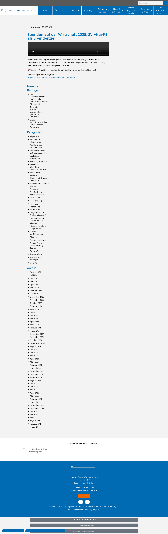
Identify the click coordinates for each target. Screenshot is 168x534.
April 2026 (34, 284)
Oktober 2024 (36, 340)
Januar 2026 (35, 293)
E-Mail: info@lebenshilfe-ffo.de (84, 490)
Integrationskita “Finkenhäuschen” (38, 213)
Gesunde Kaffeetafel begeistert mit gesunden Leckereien (36, 112)
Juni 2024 (34, 352)
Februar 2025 (36, 327)
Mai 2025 (34, 318)
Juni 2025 (34, 315)
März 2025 (34, 324)
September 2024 (37, 343)
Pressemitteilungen (38, 240)
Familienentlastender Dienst (39, 184)
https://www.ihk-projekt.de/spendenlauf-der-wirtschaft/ (52, 77)
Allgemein (34, 136)
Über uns (59, 10)
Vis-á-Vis (33, 262)
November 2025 (37, 300)
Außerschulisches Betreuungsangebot (38, 151)
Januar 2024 (35, 368)
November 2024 (37, 337)
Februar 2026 (36, 290)
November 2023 (37, 374)
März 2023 (34, 396)
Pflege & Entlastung (116, 10)
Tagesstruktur (36, 254)
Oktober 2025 (36, 303)
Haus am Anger (36, 200)
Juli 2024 (33, 349)
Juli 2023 (33, 383)
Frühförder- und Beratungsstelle (37, 193)
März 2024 (34, 362)
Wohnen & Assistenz (102, 10)
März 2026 (34, 287)
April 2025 (34, 321)
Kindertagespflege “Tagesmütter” (38, 227)
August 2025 (35, 309)
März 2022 (34, 417)
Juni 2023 (34, 386)
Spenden (84, 496)
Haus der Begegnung (35, 205)
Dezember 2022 (37, 405)
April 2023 (34, 392)
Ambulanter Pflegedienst (35, 140)
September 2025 (37, 306)
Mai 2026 (34, 281)
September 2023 (37, 377)
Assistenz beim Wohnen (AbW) (36, 146)
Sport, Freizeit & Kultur (160, 10)
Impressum (72, 506)
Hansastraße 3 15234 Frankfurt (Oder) (84, 481)
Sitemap (61, 506)
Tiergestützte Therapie (36, 258)
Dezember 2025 (37, 297)
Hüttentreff (35, 209)
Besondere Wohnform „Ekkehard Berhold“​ (38, 167)
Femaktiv (34, 189)
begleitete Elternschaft (35, 157)
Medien (33, 237)
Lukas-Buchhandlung (36, 232)
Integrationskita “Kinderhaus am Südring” (37, 220)
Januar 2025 (35, 331)
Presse (52, 506)
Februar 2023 (36, 399)
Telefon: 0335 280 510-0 (84, 487)
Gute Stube (35, 197)
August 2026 (35, 272)
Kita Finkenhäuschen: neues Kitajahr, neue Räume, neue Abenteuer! (38, 99)
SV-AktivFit (34, 251)
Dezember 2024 (37, 334)
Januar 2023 (35, 402)
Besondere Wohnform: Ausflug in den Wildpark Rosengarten (38, 123)
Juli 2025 (33, 312)
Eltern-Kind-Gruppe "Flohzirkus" (38, 179)
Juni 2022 (34, 411)
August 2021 (35, 420)
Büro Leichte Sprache (35, 173)
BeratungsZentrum (38, 161)
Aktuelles (73, 10)
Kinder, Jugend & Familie (131, 10)
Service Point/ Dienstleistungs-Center (37, 245)
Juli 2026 (33, 275)
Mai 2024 (34, 355)
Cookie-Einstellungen (109, 506)
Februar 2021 (36, 424)
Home (45, 10)
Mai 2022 (34, 414)
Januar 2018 (35, 427)
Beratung (88, 10)
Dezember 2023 (37, 371)
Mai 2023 (34, 389)
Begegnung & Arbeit (145, 10)
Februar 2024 (36, 365)
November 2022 (37, 408)
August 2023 (35, 380)
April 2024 (34, 358)
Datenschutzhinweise (88, 506)
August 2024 (35, 346)
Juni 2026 (34, 278)
